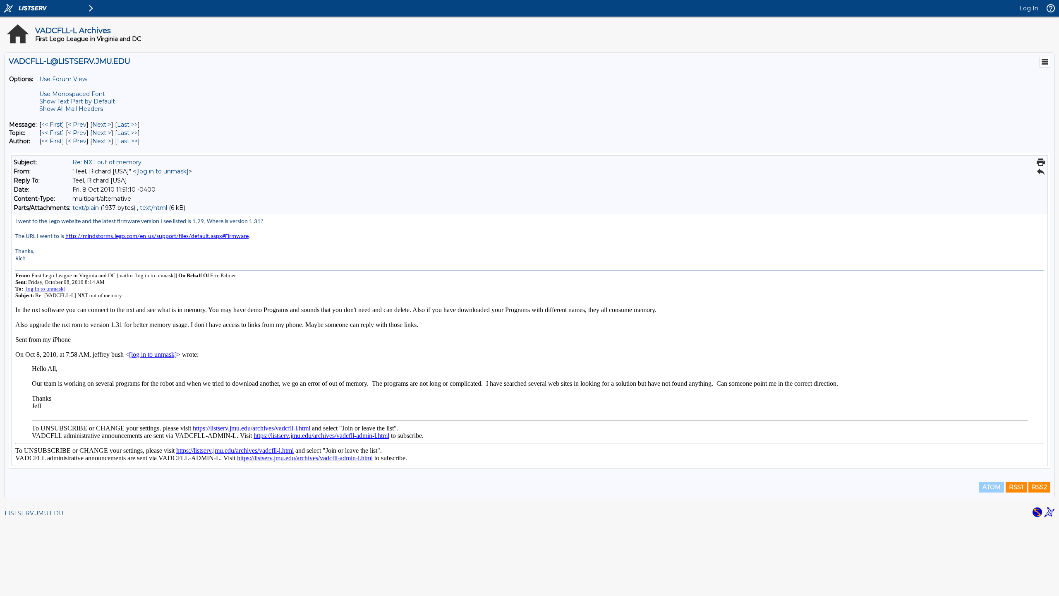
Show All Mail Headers (71, 109)
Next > (101, 124)
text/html (153, 207)
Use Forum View (63, 79)
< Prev (77, 124)
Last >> (127, 124)
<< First (51, 124)
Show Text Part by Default (77, 101)
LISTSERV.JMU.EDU (34, 513)
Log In (1028, 8)
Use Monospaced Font (72, 94)
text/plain (85, 207)
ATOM (991, 487)
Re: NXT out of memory (106, 162)
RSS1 (1016, 487)
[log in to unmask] (162, 171)
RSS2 (1039, 487)
